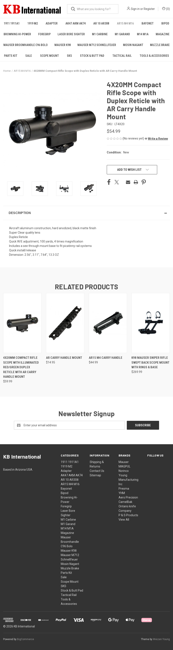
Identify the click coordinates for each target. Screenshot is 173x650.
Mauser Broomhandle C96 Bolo (25, 45)
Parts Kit (10, 55)
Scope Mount (49, 55)
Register (149, 9)
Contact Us (97, 471)
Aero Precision (128, 497)
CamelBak (125, 502)
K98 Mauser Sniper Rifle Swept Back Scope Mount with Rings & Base (150, 362)
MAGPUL (124, 466)
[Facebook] (109, 182)
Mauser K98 (62, 45)
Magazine (162, 34)
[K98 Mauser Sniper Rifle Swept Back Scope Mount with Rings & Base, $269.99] (150, 323)
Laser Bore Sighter (71, 34)
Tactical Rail (122, 55)
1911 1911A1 (12, 23)
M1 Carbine (100, 34)
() (167, 9)
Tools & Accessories (154, 55)
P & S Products (128, 515)
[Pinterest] (144, 182)
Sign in (135, 9)
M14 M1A (143, 34)
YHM (122, 493)
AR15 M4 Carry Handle (105, 358)
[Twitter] (117, 182)
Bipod (165, 23)
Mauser (124, 462)
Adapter (52, 23)
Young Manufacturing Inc (128, 480)
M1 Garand (122, 34)
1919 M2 (32, 23)
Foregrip (44, 34)
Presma (124, 488)
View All (124, 519)
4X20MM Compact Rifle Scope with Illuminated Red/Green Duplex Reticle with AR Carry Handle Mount (21, 367)
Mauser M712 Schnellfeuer (96, 45)
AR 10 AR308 (101, 23)
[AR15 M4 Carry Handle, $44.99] (108, 323)
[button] (156, 138)
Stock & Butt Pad (92, 55)
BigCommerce (25, 639)
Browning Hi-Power (17, 34)
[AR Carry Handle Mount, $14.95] (65, 323)
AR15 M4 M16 (125, 23)
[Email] (128, 182)
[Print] (136, 182)
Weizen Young (161, 639)
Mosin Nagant (133, 45)
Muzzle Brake (160, 45)
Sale (28, 55)
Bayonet (148, 23)
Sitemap (95, 475)
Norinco (124, 471)
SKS (69, 55)
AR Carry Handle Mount (64, 358)
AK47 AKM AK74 (75, 23)
